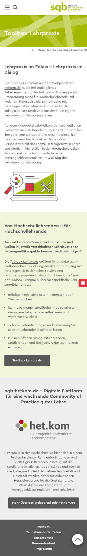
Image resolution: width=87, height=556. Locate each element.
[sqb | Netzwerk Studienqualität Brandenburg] (67, 7)
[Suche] (15, 7)
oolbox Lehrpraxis (25, 261)
